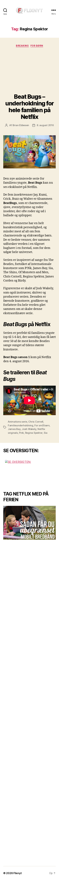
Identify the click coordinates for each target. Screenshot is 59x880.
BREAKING (22, 45)
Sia (45, 432)
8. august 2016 (45, 125)
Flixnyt (17, 873)
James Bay (14, 429)
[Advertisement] (29, 71)
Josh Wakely (29, 429)
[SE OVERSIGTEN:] (29, 472)
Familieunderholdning (20, 425)
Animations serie (17, 421)
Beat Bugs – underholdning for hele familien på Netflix (29, 106)
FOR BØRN (36, 45)
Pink (21, 432)
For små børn (41, 425)
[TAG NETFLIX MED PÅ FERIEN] (29, 522)
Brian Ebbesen (21, 125)
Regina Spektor (33, 432)
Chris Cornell (35, 421)
